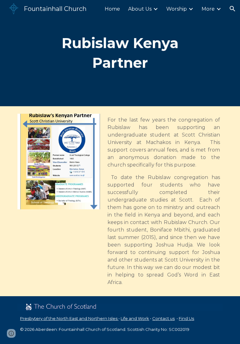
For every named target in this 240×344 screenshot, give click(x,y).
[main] (119, 53)
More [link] (208, 9)
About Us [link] (140, 9)
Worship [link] (176, 9)
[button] (232, 8)
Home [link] (112, 9)
